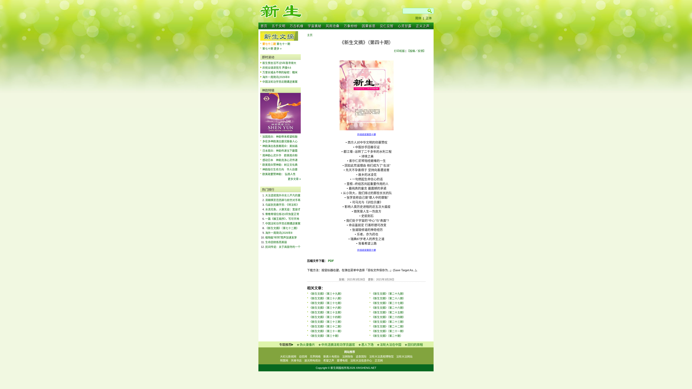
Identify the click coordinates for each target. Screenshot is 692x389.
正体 (429, 18)
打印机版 (399, 50)
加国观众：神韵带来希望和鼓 (280, 136)
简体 (418, 18)
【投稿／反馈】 (416, 50)
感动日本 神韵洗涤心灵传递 (280, 160)
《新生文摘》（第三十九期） (326, 293)
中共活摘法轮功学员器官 (338, 344)
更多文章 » (294, 178)
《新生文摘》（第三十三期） (326, 321)
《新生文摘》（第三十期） (324, 335)
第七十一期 (283, 43)
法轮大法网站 (404, 356)
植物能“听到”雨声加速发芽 (281, 237)
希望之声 (328, 360)
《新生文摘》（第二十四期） (388, 317)
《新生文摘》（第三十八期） (326, 298)
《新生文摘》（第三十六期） (326, 307)
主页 (309, 35)
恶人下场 (367, 344)
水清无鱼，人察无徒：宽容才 (282, 209)
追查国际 (361, 356)
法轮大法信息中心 (361, 360)
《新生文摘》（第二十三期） (388, 321)
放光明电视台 (312, 360)
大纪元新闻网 (288, 356)
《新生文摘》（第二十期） (387, 335)
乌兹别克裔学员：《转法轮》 (282, 204)
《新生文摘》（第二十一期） (388, 331)
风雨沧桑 (333, 26)
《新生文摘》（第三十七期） (326, 303)
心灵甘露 (405, 26)
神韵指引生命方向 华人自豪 (280, 169)
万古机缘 (296, 26)
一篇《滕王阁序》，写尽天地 (282, 218)
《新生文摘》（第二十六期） (388, 307)
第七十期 (268, 48)
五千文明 (278, 26)
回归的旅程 (415, 344)
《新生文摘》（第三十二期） (326, 326)
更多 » (277, 48)
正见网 (379, 360)
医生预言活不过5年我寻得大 (279, 62)
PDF (330, 260)
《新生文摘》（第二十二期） (388, 326)
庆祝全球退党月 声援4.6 (276, 67)
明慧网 (284, 360)
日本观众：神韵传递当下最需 (280, 150)
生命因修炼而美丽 (276, 242)
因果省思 (369, 26)
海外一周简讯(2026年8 (275, 77)
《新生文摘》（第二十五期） (388, 312)
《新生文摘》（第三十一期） (326, 331)
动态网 (303, 356)
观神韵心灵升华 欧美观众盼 (280, 155)
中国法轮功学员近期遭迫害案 (280, 81)
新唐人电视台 (331, 356)
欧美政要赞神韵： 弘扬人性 (279, 174)
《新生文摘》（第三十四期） (326, 317)
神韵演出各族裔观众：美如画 (280, 145)
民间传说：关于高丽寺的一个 (282, 246)
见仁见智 (387, 26)
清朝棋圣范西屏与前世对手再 (282, 200)
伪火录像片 (307, 344)
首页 (264, 26)
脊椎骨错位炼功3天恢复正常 (282, 214)
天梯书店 (296, 360)
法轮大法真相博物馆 (381, 356)
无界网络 (315, 356)
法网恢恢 (347, 356)
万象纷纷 (351, 26)
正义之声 (423, 26)
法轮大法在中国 (390, 344)
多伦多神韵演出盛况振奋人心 (280, 141)
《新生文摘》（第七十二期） (282, 228)
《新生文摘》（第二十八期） (388, 298)
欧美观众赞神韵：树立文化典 (280, 164)
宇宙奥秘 (314, 26)
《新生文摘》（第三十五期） (326, 312)
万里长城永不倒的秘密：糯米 (280, 72)
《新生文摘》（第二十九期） (388, 293)
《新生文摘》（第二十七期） (388, 303)
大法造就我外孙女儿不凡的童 (282, 195)
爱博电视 (342, 360)
